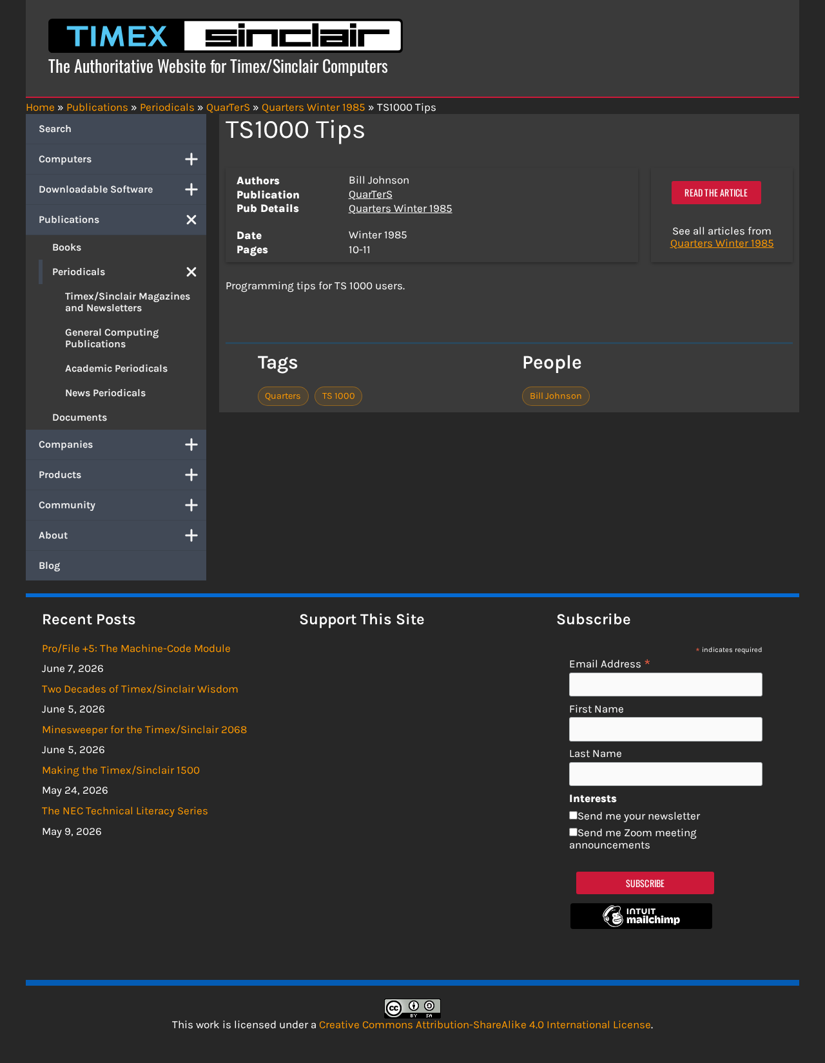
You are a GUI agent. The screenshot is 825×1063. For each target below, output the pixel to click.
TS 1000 (338, 395)
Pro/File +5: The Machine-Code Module (136, 648)
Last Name (595, 753)
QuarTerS (371, 193)
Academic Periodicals (116, 368)
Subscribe (645, 883)
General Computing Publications (112, 338)
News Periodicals (105, 393)
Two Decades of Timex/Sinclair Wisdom (140, 688)
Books (66, 247)
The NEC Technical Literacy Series (125, 810)
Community (67, 505)
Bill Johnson (556, 395)
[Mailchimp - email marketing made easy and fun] (641, 925)
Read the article (716, 192)
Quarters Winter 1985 (400, 208)
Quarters (283, 395)
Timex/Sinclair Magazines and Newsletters (127, 302)
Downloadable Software (96, 189)
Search (55, 128)
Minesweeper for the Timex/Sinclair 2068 (144, 729)
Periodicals (78, 271)
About (53, 535)
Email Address (610, 663)
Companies (66, 444)
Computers (65, 159)
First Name (596, 709)
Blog (49, 565)
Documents (79, 417)
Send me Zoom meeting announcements (633, 839)
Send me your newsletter (639, 815)
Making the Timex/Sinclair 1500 (121, 769)
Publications (69, 219)
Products (60, 474)
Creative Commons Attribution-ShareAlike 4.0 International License (485, 1024)
